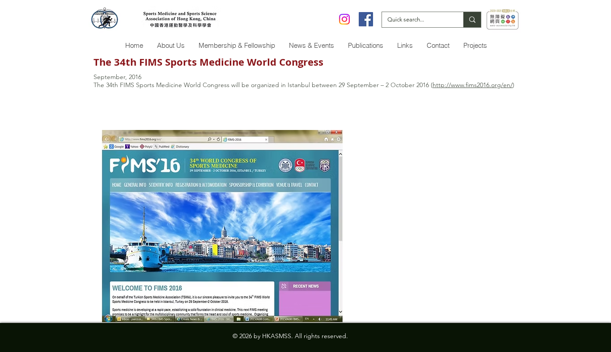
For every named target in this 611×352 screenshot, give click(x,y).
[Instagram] (344, 19)
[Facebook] (366, 19)
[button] (170, 45)
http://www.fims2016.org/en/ (473, 85)
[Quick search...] (472, 19)
